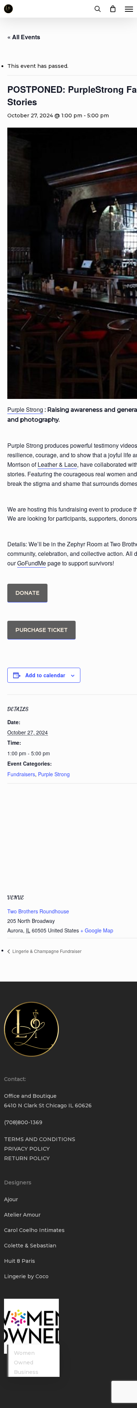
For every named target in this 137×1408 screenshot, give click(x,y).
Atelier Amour (22, 1214)
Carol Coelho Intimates (34, 1230)
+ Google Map (96, 930)
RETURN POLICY (27, 1158)
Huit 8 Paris (19, 1261)
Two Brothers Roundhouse (38, 911)
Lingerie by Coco (26, 1276)
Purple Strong (25, 409)
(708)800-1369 (23, 1122)
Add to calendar (45, 675)
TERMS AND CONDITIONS (39, 1139)
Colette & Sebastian (30, 1245)
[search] (97, 8)
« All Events (23, 37)
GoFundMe (31, 563)
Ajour (11, 1199)
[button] (129, 8)
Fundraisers (21, 774)
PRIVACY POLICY (27, 1148)
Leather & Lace (57, 464)
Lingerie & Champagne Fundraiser (46, 951)
